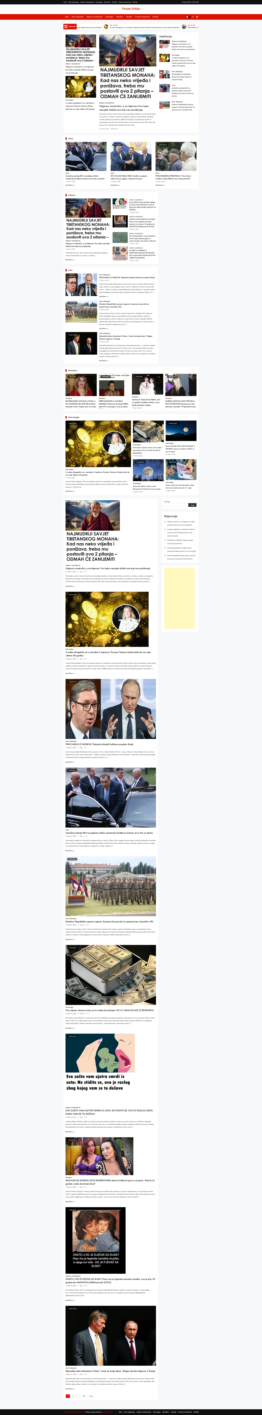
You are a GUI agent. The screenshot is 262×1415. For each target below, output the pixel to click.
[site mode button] (188, 17)
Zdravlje (114, 2)
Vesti (65, 2)
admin (82, 925)
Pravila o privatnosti (124, 2)
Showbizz (107, 2)
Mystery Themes (106, 1412)
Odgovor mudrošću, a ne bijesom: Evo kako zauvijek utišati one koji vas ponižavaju (80, 70)
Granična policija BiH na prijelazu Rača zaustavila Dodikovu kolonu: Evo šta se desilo (183, 92)
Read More (69, 185)
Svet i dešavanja (73, 2)
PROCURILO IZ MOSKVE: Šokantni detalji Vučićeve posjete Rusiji (153, 27)
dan (81, 572)
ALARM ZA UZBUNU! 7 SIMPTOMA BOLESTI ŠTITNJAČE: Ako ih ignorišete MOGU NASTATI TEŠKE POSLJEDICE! (142, 254)
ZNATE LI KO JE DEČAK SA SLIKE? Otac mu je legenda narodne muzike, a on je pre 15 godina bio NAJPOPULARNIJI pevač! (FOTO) (142, 223)
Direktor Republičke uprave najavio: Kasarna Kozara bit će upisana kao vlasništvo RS (183, 107)
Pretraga (167, 502)
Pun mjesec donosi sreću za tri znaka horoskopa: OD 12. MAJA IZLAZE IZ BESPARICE (147, 450)
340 (84, 1396)
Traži (192, 505)
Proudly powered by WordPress (74, 1412)
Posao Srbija (131, 9)
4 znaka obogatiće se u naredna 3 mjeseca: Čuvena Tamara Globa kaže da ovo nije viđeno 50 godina (88, 27)
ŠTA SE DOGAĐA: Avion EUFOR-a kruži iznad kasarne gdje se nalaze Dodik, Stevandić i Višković (142, 238)
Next (91, 1396)
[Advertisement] (179, 598)
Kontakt (135, 2)
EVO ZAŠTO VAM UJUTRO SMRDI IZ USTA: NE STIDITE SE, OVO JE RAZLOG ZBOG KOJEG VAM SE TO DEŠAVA (142, 206)
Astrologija (98, 2)
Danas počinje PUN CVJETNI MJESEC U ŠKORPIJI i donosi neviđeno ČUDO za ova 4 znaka (180, 449)
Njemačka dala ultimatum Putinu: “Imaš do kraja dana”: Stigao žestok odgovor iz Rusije (110, 1371)
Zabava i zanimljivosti (87, 2)
